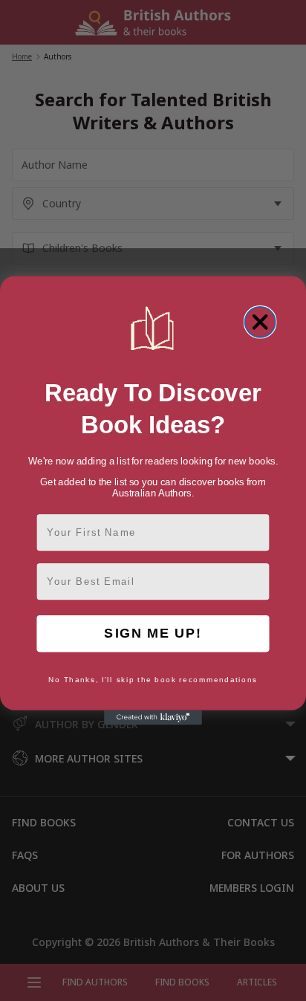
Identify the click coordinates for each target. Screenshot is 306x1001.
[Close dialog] (260, 322)
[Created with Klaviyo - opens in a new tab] (153, 717)
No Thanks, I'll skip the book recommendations (153, 680)
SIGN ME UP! (152, 633)
